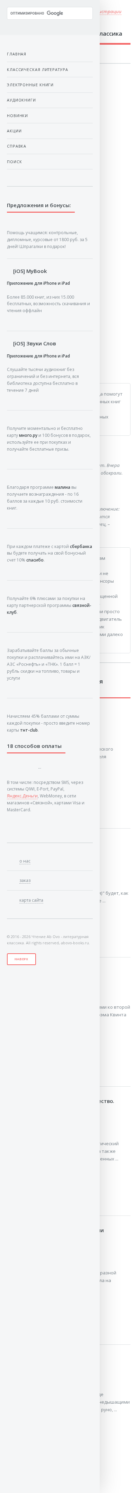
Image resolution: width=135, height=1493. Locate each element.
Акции (14, 130)
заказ (24, 880)
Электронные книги (30, 84)
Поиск (14, 161)
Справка (16, 146)
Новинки (17, 115)
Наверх (21, 959)
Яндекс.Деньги (22, 796)
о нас (24, 861)
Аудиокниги (21, 100)
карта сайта (31, 900)
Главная (16, 53)
